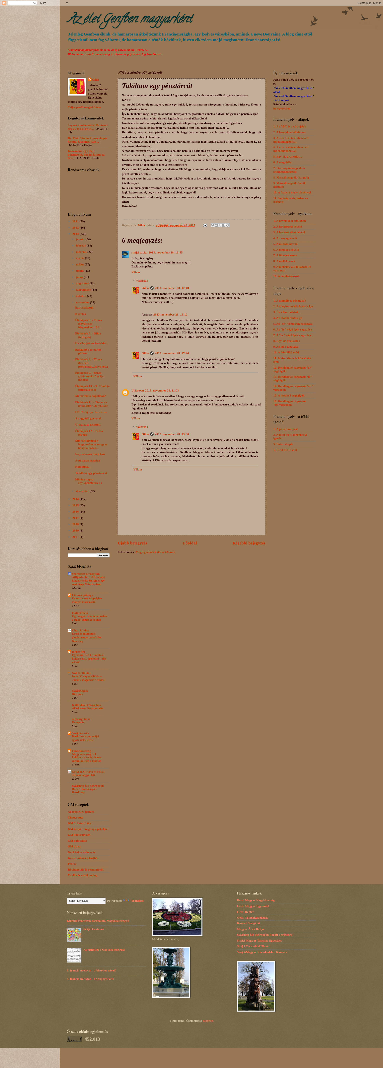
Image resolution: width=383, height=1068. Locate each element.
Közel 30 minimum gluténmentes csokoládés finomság (86, 637)
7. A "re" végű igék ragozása (292, 335)
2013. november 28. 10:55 (166, 252)
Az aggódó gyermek (88, 418)
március (81, 251)
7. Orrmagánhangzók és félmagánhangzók (289, 170)
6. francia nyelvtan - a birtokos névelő (91, 970)
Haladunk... (82, 466)
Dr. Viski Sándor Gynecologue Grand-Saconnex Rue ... (87, 140)
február (81, 245)
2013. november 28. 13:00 (172, 434)
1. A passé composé (285, 429)
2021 (76, 536)
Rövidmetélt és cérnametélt (86, 869)
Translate (137, 900)
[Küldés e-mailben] (212, 225)
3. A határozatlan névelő (289, 232)
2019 (76, 530)
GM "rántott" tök (79, 823)
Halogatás (78, 722)
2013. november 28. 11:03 (162, 390)
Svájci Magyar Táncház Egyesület (259, 940)
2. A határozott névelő (287, 226)
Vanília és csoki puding (82, 875)
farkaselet (78, 651)
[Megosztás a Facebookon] (224, 225)
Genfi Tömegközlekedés (252, 917)
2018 (76, 524)
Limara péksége (82, 595)
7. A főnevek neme (285, 255)
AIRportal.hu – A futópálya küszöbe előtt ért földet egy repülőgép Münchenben (88, 581)
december (83, 491)
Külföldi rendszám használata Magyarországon (98, 920)
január (81, 239)
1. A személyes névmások (289, 300)
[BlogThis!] (216, 225)
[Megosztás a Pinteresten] (228, 225)
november (83, 302)
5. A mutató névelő (285, 244)
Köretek (80, 314)
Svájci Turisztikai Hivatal (253, 946)
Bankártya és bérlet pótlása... (88, 351)
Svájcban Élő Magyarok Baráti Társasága (264, 934)
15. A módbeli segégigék (288, 395)
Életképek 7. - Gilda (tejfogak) (88, 335)
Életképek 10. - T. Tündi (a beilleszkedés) (92, 388)
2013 (76, 234)
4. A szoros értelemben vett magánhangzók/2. (291, 149)
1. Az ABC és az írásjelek (289, 126)
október (81, 296)
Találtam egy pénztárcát (91, 473)
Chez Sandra (80, 630)
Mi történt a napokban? (90, 395)
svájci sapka (139, 252)
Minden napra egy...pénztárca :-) (88, 481)
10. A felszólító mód (286, 352)
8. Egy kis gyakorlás (286, 340)
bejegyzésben (281, 108)
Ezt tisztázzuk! (84, 307)
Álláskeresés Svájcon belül (88, 708)
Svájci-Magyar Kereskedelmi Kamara (262, 952)
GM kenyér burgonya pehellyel (88, 829)
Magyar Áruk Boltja (250, 929)
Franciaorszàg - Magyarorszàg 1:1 (84, 752)
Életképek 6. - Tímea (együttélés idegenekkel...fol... (88, 324)
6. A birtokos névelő (286, 249)
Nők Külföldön (81, 673)
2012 (76, 227)
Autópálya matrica (87, 460)
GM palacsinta (77, 840)
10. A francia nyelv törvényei (292, 192)
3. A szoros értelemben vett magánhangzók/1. (291, 139)
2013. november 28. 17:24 (172, 353)
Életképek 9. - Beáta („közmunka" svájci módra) (89, 376)
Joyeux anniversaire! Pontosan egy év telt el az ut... (88, 127)
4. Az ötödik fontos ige (287, 318)
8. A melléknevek (284, 261)
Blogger (208, 1020)
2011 (76, 221)
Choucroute (75, 817)
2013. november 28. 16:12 (170, 314)
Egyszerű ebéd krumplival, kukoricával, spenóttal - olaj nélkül (89, 659)
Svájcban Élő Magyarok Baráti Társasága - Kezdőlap (88, 789)
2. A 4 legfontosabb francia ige (293, 306)
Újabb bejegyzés (132, 543)
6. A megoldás (282, 162)
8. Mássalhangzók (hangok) (291, 177)
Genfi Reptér (245, 911)
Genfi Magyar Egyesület (253, 906)
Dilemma (77, 694)
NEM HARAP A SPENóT (88, 771)
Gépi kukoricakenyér (81, 852)
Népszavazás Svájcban (90, 454)
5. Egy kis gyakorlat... (287, 156)
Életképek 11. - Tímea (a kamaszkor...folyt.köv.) (91, 404)
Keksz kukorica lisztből (83, 858)
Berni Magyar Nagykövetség (256, 900)
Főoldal (190, 543)
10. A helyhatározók (286, 276)
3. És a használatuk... (287, 312)
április (80, 258)
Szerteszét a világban (86, 573)
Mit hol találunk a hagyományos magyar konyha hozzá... (91, 444)
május (80, 264)
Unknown (137, 390)
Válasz (135, 272)
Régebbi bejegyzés (249, 543)
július (80, 277)
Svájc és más (80, 733)
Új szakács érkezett (88, 424)
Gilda (145, 288)
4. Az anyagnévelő (285, 238)
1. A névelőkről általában (289, 220)
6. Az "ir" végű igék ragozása (292, 329)
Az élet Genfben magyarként (130, 19)
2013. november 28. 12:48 (172, 288)
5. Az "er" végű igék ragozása (293, 323)
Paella (72, 863)
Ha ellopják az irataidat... (92, 343)
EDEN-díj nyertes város (91, 412)
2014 (76, 499)
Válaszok (142, 280)
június (80, 270)
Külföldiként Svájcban (86, 705)
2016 (76, 511)
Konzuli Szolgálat (248, 923)
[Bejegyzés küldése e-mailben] (204, 225)
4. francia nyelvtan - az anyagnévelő (90, 978)
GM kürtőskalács (79, 834)
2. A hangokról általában (289, 132)
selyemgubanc (81, 719)
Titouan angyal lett (83, 775)
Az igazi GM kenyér (81, 811)
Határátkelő (80, 612)
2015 (76, 505)
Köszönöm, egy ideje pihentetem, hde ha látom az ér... (86, 154)
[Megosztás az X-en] (220, 225)
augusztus (83, 283)
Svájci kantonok (93, 929)
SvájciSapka (80, 690)
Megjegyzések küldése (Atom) (155, 552)
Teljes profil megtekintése (84, 107)
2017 (76, 518)
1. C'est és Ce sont (285, 450)
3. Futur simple (283, 444)
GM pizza (74, 846)
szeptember (84, 289)
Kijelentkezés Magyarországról (104, 949)
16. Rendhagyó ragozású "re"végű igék (289, 403)
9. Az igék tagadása (286, 346)
